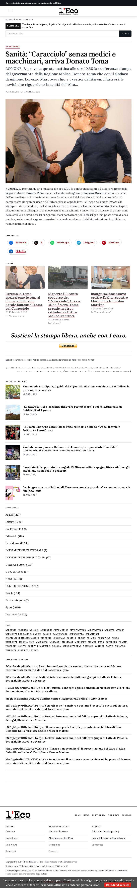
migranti (55, 642)
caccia (37, 634)
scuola (56, 646)
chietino (46, 638)
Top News (113, 815)
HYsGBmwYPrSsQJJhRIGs (23, 687)
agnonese (46, 630)
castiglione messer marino (22, 638)
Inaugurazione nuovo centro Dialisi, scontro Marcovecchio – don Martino (109, 299)
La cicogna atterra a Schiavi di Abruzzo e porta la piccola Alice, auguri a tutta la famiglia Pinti (76, 489)
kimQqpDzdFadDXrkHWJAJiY (25, 748)
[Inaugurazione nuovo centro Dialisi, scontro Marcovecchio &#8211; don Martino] (110, 277)
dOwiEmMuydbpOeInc (20, 666)
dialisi (51, 359)
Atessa (120, 630)
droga (81, 638)
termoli (88, 646)
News (9, 578)
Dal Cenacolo (13, 529)
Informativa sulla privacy (105, 831)
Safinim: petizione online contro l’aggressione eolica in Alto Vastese (62, 698)
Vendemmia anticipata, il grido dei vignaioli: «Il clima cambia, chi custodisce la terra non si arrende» (73, 26)
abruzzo (23, 630)
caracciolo (20, 359)
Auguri (9, 514)
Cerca (125, 33)
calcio (47, 634)
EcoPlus (126, 815)
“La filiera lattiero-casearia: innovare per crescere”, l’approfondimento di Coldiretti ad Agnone (72, 408)
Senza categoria (15, 600)
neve (101, 642)
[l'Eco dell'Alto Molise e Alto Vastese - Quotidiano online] (68, 11)
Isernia (23, 642)
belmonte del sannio (18, 634)
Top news (11, 614)
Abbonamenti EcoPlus (61, 838)
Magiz (9, 698)
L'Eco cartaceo (14, 571)
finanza (91, 638)
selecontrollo (72, 646)
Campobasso (60, 634)
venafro (120, 646)
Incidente (12, 642)
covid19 (71, 638)
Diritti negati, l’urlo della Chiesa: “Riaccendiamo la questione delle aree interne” (64, 367)
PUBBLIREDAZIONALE (19, 586)
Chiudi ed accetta (117, 885)
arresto (110, 630)
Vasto (109, 646)
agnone (10, 359)
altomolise (61, 630)
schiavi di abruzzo (39, 646)
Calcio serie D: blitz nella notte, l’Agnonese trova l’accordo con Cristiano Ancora (73, 371)
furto (115, 638)
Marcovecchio (80, 359)
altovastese (95, 630)
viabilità (11, 650)
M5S (31, 642)
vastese (100, 646)
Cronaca (10, 831)
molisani (67, 642)
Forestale (104, 638)
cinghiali (59, 638)
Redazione (54, 844)
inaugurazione (63, 359)
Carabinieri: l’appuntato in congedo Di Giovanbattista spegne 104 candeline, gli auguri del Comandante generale (76, 468)
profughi (11, 646)
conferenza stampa (37, 359)
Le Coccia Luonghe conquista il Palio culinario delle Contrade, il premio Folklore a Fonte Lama (71, 428)
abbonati (11, 630)
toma (91, 359)
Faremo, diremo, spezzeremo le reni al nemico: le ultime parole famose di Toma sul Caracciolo (24, 301)
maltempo (42, 642)
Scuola (9, 593)
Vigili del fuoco (28, 650)
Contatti (53, 851)
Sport (9, 607)
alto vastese (78, 630)
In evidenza (13, 47)
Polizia (123, 642)
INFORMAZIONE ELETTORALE (24, 550)
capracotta (76, 634)
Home (78, 815)
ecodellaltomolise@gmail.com (108, 838)
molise (92, 642)
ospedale (111, 642)
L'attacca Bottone (16, 564)
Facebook (97, 844)
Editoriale (11, 536)
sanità (22, 646)
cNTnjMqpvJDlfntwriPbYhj (23, 705)
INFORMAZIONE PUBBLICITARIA (25, 557)
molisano (80, 642)
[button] (10, 10)
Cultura (10, 521)
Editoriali (11, 851)
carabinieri (92, 634)
